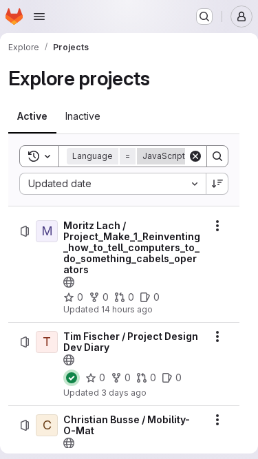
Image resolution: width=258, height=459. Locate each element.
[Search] (217, 156)
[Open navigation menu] (39, 17)
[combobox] (112, 184)
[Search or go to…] (204, 16)
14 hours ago (127, 309)
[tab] (32, 116)
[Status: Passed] (71, 378)
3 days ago (124, 392)
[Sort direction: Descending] (217, 184)
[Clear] (195, 156)
